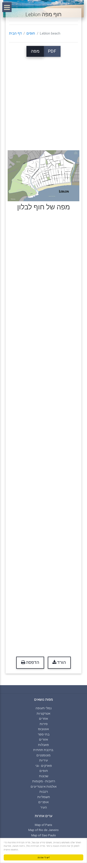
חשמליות (43, 797)
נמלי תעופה (43, 708)
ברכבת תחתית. (43, 750)
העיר (43, 807)
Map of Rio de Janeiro (43, 830)
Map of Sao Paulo (43, 835)
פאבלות (43, 745)
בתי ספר (43, 734)
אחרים (43, 718)
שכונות (43, 776)
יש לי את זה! (44, 857)
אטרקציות (43, 713)
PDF (52, 51)
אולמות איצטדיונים (44, 786)
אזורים (43, 739)
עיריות (43, 760)
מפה (35, 51)
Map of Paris (43, 825)
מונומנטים (43, 755)
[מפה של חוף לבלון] (43, 175)
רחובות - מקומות (43, 781)
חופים (30, 33)
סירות (44, 724)
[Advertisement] (43, 100)
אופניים (43, 802)
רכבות (43, 791)
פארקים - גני (43, 765)
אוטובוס (43, 729)
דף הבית (15, 33)
